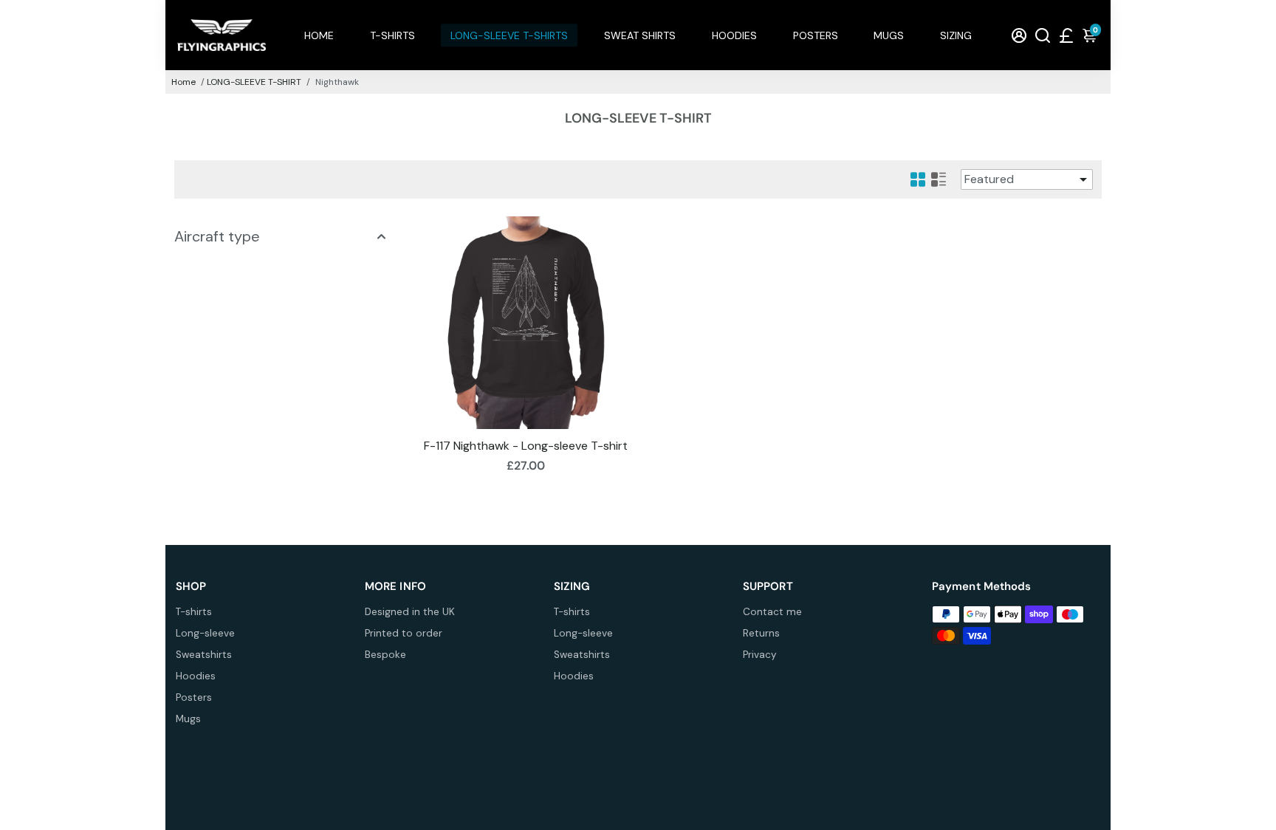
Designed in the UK (410, 612)
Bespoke (385, 654)
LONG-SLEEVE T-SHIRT (254, 82)
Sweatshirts (204, 654)
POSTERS (815, 35)
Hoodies (196, 676)
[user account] (1019, 35)
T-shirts (194, 612)
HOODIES (734, 35)
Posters (194, 697)
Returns (761, 633)
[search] (1043, 35)
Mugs (188, 719)
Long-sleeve (205, 633)
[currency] (1066, 35)
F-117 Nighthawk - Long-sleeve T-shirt (526, 445)
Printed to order (403, 633)
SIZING (956, 35)
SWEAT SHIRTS (640, 35)
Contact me (772, 612)
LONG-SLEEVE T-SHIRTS (509, 35)
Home (183, 82)
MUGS (889, 35)
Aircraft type (217, 236)
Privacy (760, 654)
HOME (319, 35)
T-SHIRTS (392, 35)
